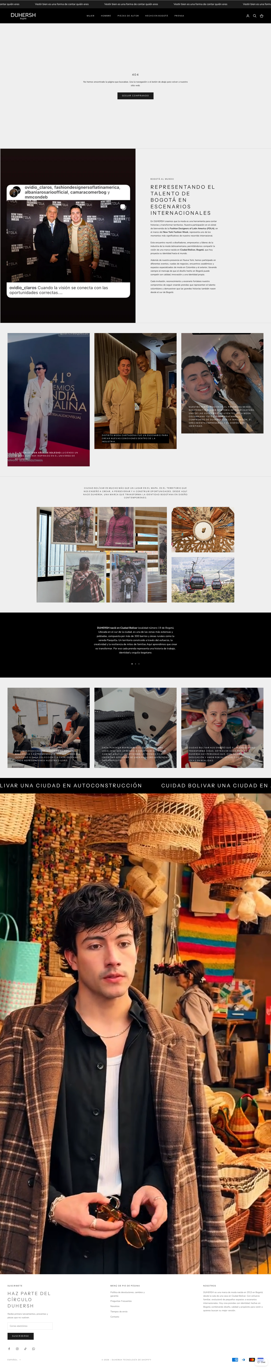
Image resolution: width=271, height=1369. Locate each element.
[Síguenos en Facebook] (9, 1348)
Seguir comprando (135, 95)
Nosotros (115, 1306)
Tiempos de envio (119, 1311)
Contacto (114, 1316)
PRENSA (179, 16)
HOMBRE (106, 16)
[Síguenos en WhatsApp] (33, 1348)
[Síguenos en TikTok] (25, 1348)
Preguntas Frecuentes (121, 1301)
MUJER (91, 16)
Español (13, 1360)
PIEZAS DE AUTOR (128, 16)
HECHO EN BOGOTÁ (156, 16)
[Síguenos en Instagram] (17, 1348)
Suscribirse (20, 1336)
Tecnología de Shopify (137, 1360)
